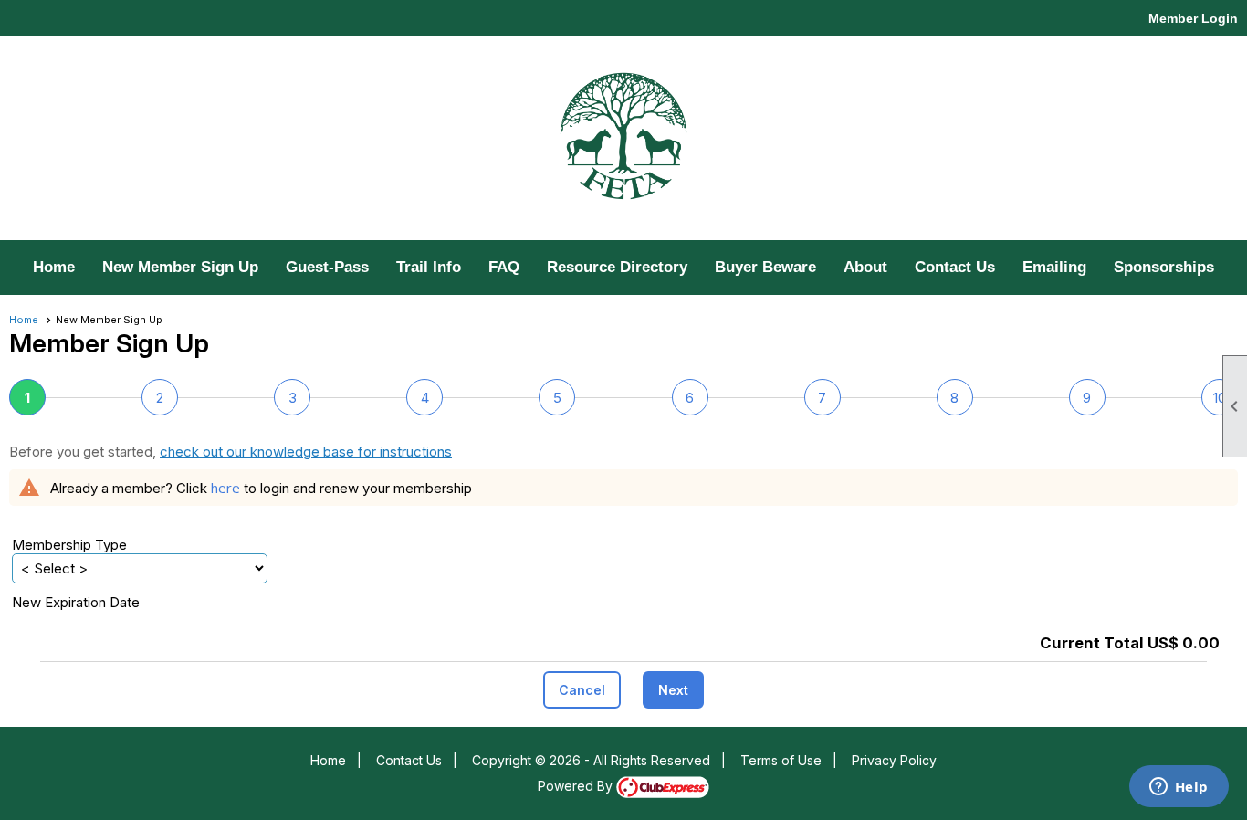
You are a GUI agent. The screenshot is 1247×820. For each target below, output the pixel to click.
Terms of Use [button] (781, 760)
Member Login (1193, 18)
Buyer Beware (765, 267)
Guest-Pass (327, 267)
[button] (582, 690)
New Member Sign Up (180, 267)
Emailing (1054, 267)
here (225, 487)
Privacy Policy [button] (894, 760)
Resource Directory (617, 267)
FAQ (503, 267)
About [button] (865, 267)
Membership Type (69, 544)
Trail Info (428, 267)
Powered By (577, 786)
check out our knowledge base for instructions (306, 451)
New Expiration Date (76, 602)
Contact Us (955, 267)
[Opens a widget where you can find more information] (1178, 788)
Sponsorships (1164, 267)
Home (54, 267)
